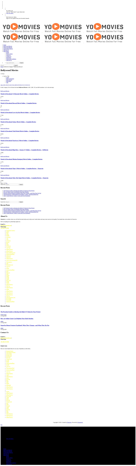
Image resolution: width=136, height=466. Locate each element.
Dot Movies (9, 356)
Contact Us (8, 56)
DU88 (7, 360)
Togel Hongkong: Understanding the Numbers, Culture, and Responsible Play (20, 194)
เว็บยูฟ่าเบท (9, 359)
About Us (8, 55)
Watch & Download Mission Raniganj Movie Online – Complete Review (21, 159)
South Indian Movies (8, 48)
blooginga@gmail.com (6, 225)
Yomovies (69, 422)
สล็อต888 (8, 385)
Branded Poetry (9, 351)
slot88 (7, 281)
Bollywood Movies (7, 46)
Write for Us (6, 50)
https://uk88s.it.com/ (10, 252)
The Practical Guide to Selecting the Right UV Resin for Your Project (18, 190)
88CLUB (8, 280)
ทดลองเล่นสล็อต (10, 254)
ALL (2, 85)
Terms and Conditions (11, 59)
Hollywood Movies (7, 47)
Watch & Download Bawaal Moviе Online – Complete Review (19, 103)
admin (2, 321)
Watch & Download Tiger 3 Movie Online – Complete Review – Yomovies (22, 168)
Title (7, 82)
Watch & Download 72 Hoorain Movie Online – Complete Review (20, 94)
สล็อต (7, 268)
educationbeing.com (10, 297)
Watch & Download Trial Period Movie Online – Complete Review (20, 131)
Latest (7, 77)
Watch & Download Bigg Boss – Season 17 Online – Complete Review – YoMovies (24, 150)
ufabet (7, 231)
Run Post (8, 357)
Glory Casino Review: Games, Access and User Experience (16, 195)
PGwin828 (8, 298)
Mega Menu (6, 51)
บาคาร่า (8, 371)
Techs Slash (9, 353)
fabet (7, 271)
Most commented (10, 78)
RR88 (7, 361)
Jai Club (8, 405)
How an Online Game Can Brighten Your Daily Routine (16, 192)
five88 (7, 364)
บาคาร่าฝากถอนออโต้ (11, 260)
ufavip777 (8, 257)
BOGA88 (8, 396)
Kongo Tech (9, 355)
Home (4, 45)
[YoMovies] (63, 32)
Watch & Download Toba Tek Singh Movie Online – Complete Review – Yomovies (24, 178)
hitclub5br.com (9, 264)
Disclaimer (8, 57)
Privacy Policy (9, 53)
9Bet (7, 233)
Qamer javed (3, 314)
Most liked (8, 81)
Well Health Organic (10, 352)
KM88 (7, 235)
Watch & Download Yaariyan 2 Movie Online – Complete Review (20, 140)
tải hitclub (8, 246)
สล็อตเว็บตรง (9, 249)
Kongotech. (80, 422)
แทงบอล (8, 237)
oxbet (7, 234)
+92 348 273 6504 (5, 228)
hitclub (7, 242)
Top (1, 424)
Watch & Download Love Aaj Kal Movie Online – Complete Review (20, 112)
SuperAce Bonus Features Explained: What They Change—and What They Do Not (22, 193)
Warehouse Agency (10, 230)
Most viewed (9, 80)
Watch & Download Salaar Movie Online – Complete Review (18, 122)
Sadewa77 (8, 255)
